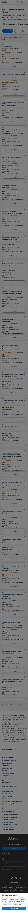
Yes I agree (14, 908)
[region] (14, 902)
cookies (8, 898)
